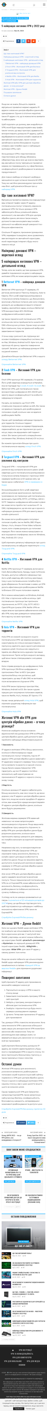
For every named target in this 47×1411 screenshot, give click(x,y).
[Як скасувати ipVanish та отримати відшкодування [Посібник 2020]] (34, 1186)
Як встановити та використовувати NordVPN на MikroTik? (28, 1283)
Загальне (8, 1156)
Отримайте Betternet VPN (14, 364)
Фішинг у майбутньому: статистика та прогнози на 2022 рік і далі (26, 1273)
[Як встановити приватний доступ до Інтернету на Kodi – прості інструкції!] (13, 1186)
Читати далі (30, 1408)
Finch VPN (9, 370)
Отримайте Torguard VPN (13, 554)
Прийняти (19, 1409)
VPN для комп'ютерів (9, 18)
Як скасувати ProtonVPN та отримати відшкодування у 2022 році (25, 1264)
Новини (22, 1365)
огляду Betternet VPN (12, 359)
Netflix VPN (10, 559)
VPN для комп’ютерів (22, 1357)
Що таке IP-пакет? (23, 1245)
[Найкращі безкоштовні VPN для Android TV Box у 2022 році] (6, 1333)
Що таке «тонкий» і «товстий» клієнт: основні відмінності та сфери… (26, 1293)
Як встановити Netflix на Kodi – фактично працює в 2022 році (27, 1312)
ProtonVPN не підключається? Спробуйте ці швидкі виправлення (28, 1302)
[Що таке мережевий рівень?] (6, 1255)
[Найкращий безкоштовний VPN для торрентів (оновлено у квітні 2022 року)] (6, 1323)
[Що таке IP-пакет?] (23, 1235)
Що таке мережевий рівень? (22, 1253)
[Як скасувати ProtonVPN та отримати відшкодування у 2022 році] (6, 1265)
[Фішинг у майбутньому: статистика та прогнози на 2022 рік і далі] (6, 1275)
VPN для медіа (10, 1181)
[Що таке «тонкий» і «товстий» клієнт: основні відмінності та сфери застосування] (6, 1294)
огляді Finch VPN (33, 446)
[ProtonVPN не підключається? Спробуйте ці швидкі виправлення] (6, 1304)
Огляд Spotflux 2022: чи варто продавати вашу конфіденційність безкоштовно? (36, 1138)
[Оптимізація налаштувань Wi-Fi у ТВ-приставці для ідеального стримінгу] (13, 1161)
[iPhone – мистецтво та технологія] (34, 1161)
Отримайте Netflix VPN (12, 622)
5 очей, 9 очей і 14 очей (30, 386)
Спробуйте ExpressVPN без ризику (17, 917)
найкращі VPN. (8, 189)
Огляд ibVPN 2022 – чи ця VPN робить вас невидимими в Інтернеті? (11, 1137)
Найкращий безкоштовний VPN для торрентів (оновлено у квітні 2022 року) (28, 1322)
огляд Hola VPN (31, 700)
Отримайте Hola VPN (11, 712)
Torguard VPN (11, 457)
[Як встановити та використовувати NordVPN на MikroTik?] (6, 1284)
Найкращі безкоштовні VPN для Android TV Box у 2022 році (27, 1332)
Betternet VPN (11, 282)
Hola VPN (9, 627)
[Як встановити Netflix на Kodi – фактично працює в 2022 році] (6, 1313)
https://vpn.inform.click (25, 1382)
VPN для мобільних (13, 1361)
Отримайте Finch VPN (12, 451)
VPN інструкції (23, 18)
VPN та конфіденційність (10, 21)
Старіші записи (8, 1339)
